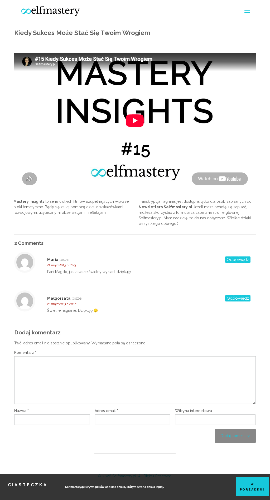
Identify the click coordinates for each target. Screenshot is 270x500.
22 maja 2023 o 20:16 (61, 304)
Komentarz (25, 352)
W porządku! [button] (252, 486)
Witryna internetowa (193, 411)
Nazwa (21, 411)
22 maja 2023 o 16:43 (61, 265)
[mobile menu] (247, 10)
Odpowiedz (238, 259)
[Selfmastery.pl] (51, 10)
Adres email (106, 411)
